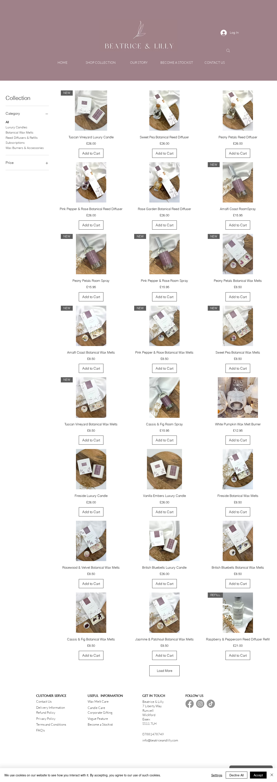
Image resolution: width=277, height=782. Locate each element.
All (7, 122)
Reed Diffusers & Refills (22, 138)
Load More (164, 671)
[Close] (271, 775)
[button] (101, 63)
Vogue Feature (98, 719)
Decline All (236, 775)
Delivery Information (50, 707)
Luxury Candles (16, 127)
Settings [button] (216, 775)
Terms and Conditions (51, 724)
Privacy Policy (45, 719)
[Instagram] (200, 704)
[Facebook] (189, 704)
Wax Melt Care (98, 701)
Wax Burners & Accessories (25, 148)
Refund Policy (45, 712)
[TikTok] (211, 704)
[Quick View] (164, 110)
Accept (258, 775)
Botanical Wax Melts (19, 132)
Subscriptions (15, 143)
